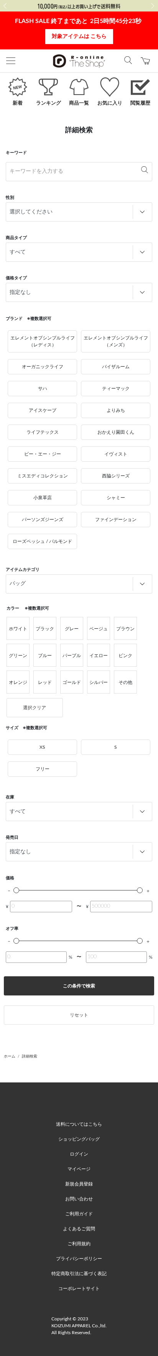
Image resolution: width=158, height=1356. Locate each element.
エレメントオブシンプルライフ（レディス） (42, 341)
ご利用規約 (79, 1243)
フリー (42, 769)
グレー (72, 628)
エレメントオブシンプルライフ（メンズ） (116, 341)
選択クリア (34, 707)
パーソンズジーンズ (42, 519)
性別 (10, 197)
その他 (125, 682)
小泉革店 (42, 497)
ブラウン (125, 628)
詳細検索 (29, 1056)
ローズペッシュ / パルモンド (42, 541)
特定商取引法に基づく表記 (79, 1273)
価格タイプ (16, 278)
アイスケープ (42, 410)
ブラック (45, 628)
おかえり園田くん (115, 432)
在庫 (10, 797)
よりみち (116, 410)
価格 (10, 878)
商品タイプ (16, 238)
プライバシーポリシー (79, 1258)
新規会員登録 (79, 1184)
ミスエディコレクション (42, 476)
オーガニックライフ (42, 366)
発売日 (12, 837)
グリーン (18, 655)
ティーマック (116, 388)
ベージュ (98, 628)
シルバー (98, 682)
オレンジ (18, 682)
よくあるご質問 (79, 1228)
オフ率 (12, 928)
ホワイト (18, 628)
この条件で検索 (79, 986)
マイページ (79, 1169)
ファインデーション (116, 519)
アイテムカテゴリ (23, 569)
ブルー (45, 655)
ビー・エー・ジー (42, 454)
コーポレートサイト (79, 1288)
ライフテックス (42, 432)
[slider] (16, 890)
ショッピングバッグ (79, 1139)
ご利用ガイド (79, 1214)
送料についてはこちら (79, 1124)
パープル (72, 655)
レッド (45, 682)
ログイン (79, 1154)
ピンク (125, 655)
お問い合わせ (79, 1199)
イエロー (98, 655)
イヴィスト (115, 454)
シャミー (116, 497)
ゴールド (72, 682)
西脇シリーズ (116, 476)
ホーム (9, 1056)
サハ (42, 388)
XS (42, 747)
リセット (79, 1015)
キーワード (16, 153)
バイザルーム (116, 366)
